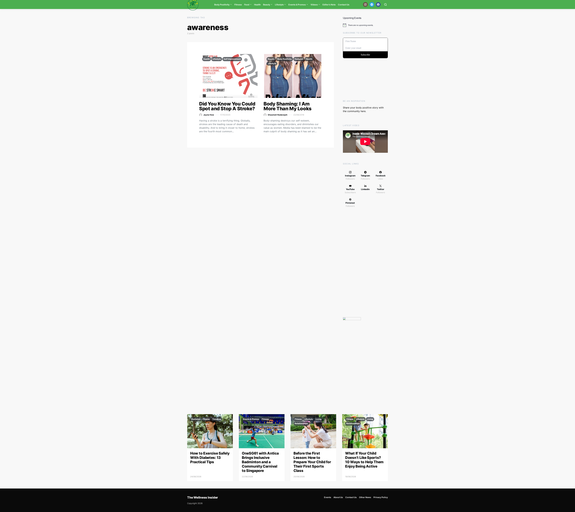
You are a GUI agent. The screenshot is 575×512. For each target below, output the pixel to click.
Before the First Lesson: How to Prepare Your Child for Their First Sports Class (312, 462)
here (363, 111)
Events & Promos (297, 4)
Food (246, 4)
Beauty (266, 4)
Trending (216, 419)
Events (327, 497)
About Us (338, 497)
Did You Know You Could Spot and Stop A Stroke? (227, 106)
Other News (365, 497)
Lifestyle (279, 4)
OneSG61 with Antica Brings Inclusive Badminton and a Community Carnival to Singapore (260, 462)
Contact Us (343, 4)
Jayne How (208, 115)
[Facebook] (378, 4)
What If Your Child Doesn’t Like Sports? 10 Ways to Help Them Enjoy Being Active (364, 459)
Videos (314, 4)
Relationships (301, 423)
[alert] (365, 25)
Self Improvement (232, 59)
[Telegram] (371, 4)
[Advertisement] (365, 263)
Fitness (238, 4)
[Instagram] (365, 4)
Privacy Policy (380, 497)
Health (257, 4)
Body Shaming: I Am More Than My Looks (287, 106)
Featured (299, 59)
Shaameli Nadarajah (277, 115)
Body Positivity (222, 4)
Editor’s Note (329, 4)
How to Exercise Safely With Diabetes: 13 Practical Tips (209, 457)
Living (318, 419)
